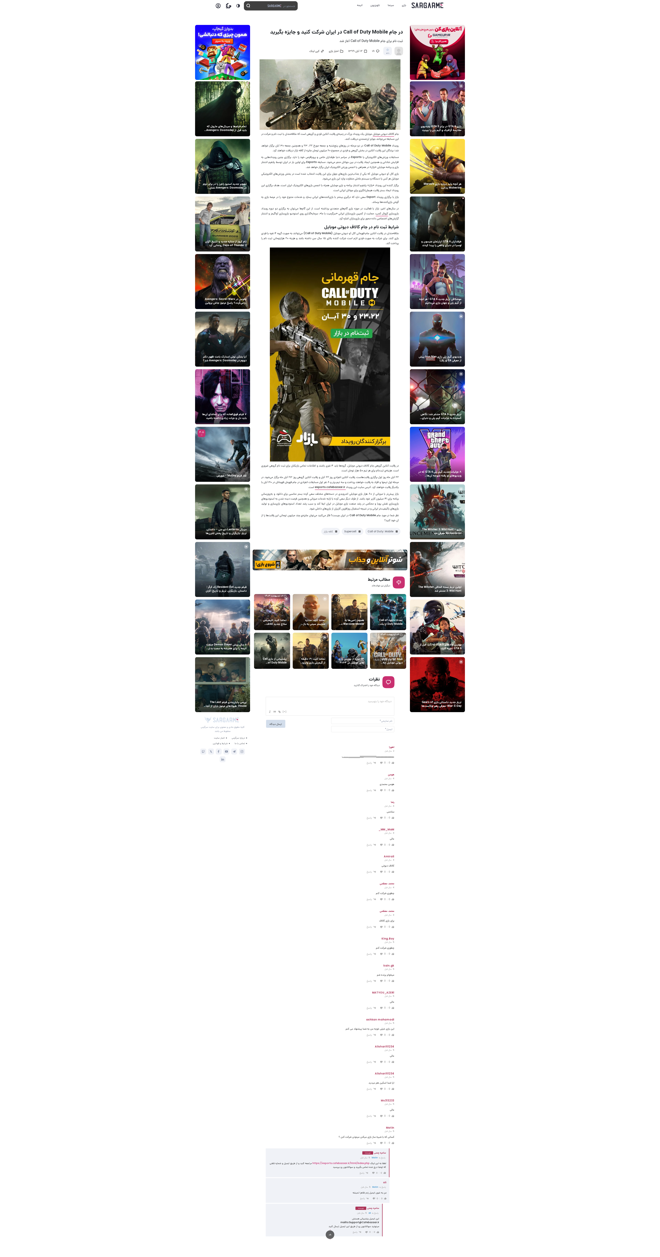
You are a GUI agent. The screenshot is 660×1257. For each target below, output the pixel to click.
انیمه (359, 5)
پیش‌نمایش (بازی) (451, 177)
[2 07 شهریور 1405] (437, 108)
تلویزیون (375, 5)
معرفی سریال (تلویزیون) (233, 523)
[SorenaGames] (208, 719)
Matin (375, 1157)
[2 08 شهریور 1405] (437, 166)
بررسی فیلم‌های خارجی (234, 469)
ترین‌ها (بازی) (453, 638)
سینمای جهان (238, 177)
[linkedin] (223, 759)
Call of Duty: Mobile (380, 531)
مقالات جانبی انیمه (236, 638)
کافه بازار (328, 531)
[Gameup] (228, 5)
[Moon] (238, 5)
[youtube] (226, 752)
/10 (387, 53)
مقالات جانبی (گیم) (450, 292)
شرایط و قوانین (220, 743)
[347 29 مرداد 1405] (222, 627)
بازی (404, 5)
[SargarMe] (226, 720)
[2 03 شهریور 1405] (222, 454)
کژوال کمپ (382, 213)
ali (369, 1212)
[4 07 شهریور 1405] (437, 339)
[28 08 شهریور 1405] (222, 166)
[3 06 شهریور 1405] (437, 396)
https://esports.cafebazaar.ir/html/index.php (341, 1163)
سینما (391, 5)
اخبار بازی (455, 235)
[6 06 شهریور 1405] (222, 396)
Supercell (350, 531)
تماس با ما (240, 743)
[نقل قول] (274, 712)
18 (373, 51)
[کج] (269, 712)
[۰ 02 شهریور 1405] (222, 684)
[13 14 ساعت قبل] (222, 108)
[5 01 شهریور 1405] (222, 569)
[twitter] (211, 752)
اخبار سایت (219, 737)
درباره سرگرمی (238, 737)
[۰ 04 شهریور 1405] (437, 511)
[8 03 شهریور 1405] (437, 454)
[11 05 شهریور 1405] (222, 281)
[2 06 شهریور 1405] (437, 281)
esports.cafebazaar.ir (330, 487)
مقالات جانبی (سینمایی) (233, 120)
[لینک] (279, 712)
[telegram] (234, 752)
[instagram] (242, 752)
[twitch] (203, 752)
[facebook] (219, 752)
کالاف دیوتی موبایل (383, 134)
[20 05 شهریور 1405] (222, 339)
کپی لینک (314, 51)
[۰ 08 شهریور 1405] (222, 223)
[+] (285, 711)
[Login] (218, 6)
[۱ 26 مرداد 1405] (222, 511)
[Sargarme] (427, 5)
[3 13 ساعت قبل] (437, 223)
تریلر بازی (455, 120)
